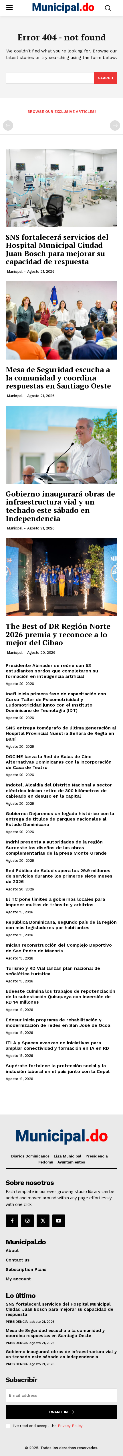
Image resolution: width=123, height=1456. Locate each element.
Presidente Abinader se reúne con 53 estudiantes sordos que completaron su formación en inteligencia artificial (52, 671)
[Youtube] (58, 1220)
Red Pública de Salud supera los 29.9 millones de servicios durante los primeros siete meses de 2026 (59, 876)
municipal (15, 271)
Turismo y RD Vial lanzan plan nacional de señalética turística (53, 971)
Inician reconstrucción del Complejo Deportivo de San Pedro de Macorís (59, 947)
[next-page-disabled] (115, 125)
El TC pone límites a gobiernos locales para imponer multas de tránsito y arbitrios (55, 901)
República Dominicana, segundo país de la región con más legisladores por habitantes (61, 924)
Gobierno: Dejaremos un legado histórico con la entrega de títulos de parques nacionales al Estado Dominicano (60, 819)
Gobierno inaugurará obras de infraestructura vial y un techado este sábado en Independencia (60, 506)
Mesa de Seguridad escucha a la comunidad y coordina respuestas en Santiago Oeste (58, 377)
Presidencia (17, 1322)
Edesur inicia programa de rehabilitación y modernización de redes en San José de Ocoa (58, 1022)
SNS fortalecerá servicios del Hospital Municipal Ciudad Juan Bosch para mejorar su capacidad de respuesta (57, 249)
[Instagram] (27, 1220)
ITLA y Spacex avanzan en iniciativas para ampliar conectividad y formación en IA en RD (57, 1045)
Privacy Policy (70, 1426)
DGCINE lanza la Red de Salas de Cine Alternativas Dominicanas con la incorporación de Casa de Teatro (59, 762)
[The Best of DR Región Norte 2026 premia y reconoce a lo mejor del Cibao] (61, 577)
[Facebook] (12, 1220)
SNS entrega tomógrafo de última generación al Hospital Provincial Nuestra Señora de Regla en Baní (61, 733)
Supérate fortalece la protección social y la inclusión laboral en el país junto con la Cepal (58, 1068)
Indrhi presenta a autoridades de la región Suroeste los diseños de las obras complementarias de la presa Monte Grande (56, 847)
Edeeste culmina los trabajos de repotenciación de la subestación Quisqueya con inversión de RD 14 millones (60, 996)
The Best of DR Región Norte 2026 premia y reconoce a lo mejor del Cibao (58, 634)
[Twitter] (43, 1220)
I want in (58, 1412)
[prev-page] (8, 125)
